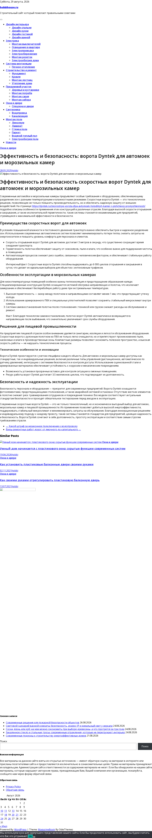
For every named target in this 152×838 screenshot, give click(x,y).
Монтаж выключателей (26, 44)
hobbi (15, 170)
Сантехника (13, 109)
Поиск (3, 741)
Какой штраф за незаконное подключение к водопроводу (41, 426)
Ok (30, 836)
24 (1, 818)
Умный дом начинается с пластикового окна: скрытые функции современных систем (62, 448)
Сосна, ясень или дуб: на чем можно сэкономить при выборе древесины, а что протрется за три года (65, 729)
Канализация (20, 116)
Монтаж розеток (22, 57)
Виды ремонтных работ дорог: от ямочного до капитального (43, 429)
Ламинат (17, 126)
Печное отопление (23, 67)
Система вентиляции (18, 63)
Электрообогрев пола (25, 139)
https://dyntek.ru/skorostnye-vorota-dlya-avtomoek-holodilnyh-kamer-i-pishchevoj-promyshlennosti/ (88, 206)
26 (9, 818)
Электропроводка (23, 50)
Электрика (12, 40)
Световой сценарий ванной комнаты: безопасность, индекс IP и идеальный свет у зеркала (59, 725)
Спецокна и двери (23, 106)
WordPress (20, 829)
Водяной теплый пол (24, 135)
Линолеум (18, 122)
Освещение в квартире (26, 47)
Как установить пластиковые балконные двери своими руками (47, 464)
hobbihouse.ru (9, 7)
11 (5, 811)
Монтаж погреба (22, 93)
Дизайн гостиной (22, 34)
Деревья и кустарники (25, 89)
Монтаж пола (14, 119)
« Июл (3, 826)
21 (17, 814)
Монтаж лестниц (22, 80)
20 (13, 814)
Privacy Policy (13, 786)
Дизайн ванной (21, 37)
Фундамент (19, 73)
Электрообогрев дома (25, 60)
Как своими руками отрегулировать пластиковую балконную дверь (50, 480)
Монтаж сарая (20, 96)
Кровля (16, 76)
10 (1, 811)
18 (5, 814)
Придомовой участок (18, 86)
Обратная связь (15, 790)
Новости (11, 142)
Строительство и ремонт (21, 70)
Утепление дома (22, 83)
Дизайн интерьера (17, 24)
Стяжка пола (19, 129)
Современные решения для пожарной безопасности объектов (42, 722)
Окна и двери (14, 103)
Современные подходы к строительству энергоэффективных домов (46, 735)
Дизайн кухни (20, 30)
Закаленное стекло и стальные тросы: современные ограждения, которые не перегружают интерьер (65, 732)
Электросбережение (24, 53)
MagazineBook (46, 829)
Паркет (16, 132)
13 (13, 811)
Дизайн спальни (21, 27)
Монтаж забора (21, 99)
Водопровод (19, 112)
